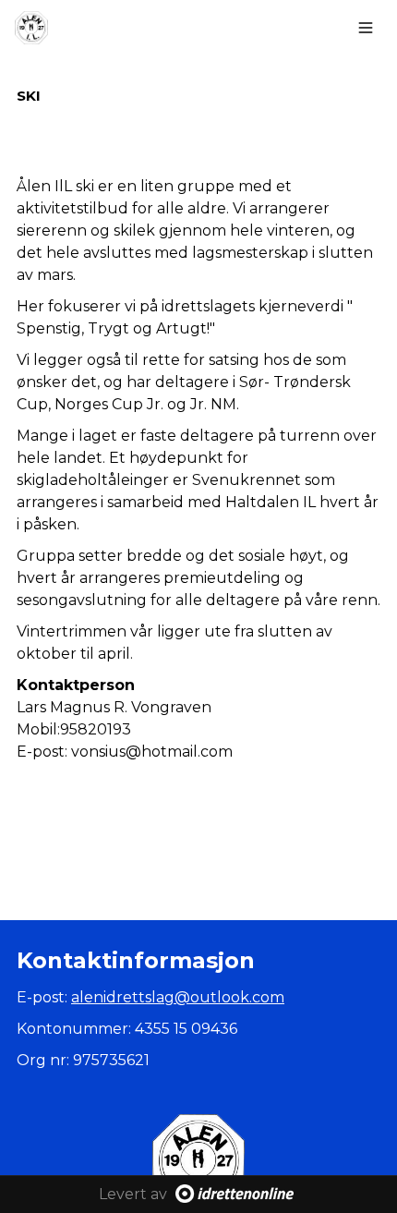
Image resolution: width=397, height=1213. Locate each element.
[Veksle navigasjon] (365, 27)
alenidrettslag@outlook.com (177, 997)
